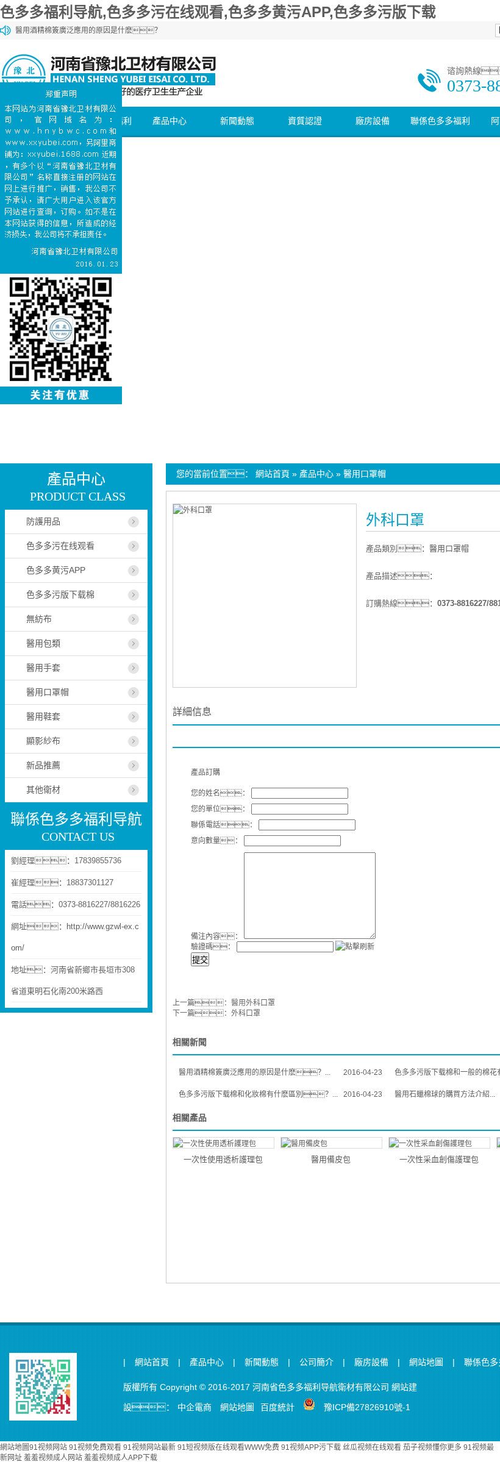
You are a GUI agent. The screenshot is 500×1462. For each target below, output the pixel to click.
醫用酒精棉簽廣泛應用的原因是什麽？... (280, 1072)
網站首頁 (272, 474)
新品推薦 (43, 765)
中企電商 (194, 1407)
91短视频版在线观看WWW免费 (228, 1447)
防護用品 (43, 521)
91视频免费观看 (95, 1447)
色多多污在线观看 (60, 546)
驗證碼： (213, 947)
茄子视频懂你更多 (432, 1447)
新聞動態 (237, 121)
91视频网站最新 (149, 1447)
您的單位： (220, 809)
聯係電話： (224, 825)
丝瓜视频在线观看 (372, 1447)
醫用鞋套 (43, 716)
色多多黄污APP (55, 570)
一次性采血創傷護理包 (439, 1159)
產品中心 (169, 121)
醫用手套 (43, 667)
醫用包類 (43, 643)
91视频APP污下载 (311, 1447)
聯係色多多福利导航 (440, 135)
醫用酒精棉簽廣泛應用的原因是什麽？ (88, 30)
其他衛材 (43, 789)
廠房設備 (372, 121)
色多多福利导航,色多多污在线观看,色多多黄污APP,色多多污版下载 (218, 12)
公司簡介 (316, 1362)
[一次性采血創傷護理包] (439, 1143)
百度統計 (277, 1407)
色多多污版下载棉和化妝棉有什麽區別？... (280, 1094)
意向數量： (216, 840)
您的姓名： (220, 793)
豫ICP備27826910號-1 (367, 1407)
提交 (200, 960)
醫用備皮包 (331, 1159)
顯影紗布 (43, 741)
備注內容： (216, 936)
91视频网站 (48, 1447)
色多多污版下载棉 (60, 594)
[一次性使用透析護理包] (223, 1143)
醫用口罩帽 (364, 474)
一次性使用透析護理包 (223, 1159)
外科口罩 (245, 1013)
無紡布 (39, 619)
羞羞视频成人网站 (53, 1457)
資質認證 (305, 121)
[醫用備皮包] (331, 1143)
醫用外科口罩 (253, 1003)
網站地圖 (426, 1362)
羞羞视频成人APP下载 (120, 1457)
